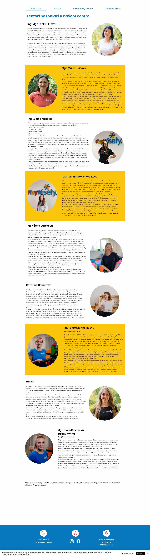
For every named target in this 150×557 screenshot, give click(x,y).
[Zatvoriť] (147, 553)
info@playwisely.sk (88, 371)
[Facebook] (78, 541)
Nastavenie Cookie (127, 554)
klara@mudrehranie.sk (66, 437)
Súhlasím (140, 554)
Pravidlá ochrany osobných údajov (19, 554)
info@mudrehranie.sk (72, 331)
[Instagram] (71, 541)
